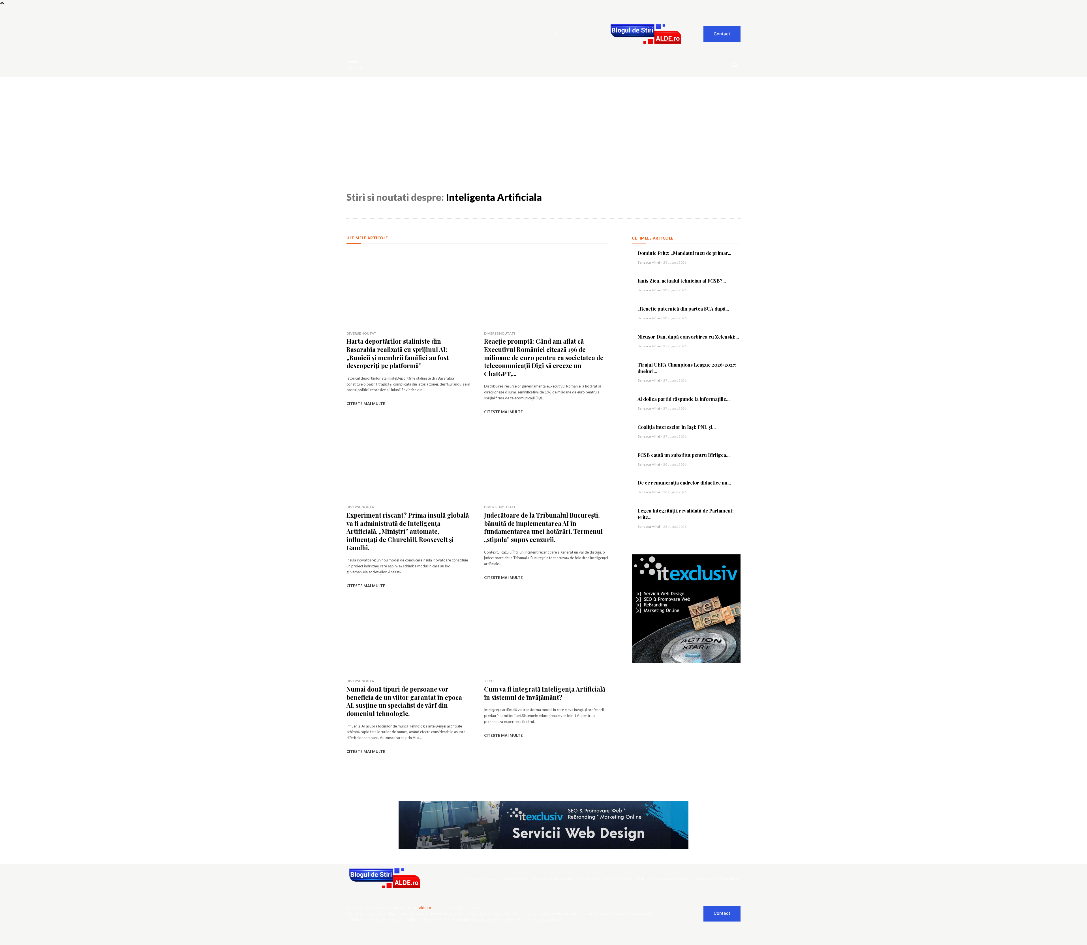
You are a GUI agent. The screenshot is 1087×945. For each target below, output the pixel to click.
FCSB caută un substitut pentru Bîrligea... (683, 455)
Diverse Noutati (362, 333)
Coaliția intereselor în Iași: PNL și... (676, 427)
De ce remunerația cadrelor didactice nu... (684, 482)
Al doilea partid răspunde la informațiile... (683, 399)
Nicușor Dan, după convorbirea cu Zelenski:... (688, 336)
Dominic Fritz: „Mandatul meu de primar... (684, 253)
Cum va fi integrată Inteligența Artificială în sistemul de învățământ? (544, 693)
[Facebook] (556, 34)
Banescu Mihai (648, 262)
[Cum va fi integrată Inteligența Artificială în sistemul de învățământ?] (546, 636)
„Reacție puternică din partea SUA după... (683, 308)
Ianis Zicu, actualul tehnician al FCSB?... (681, 280)
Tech (489, 681)
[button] (734, 64)
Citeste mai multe (365, 403)
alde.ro (425, 907)
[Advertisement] (543, 119)
